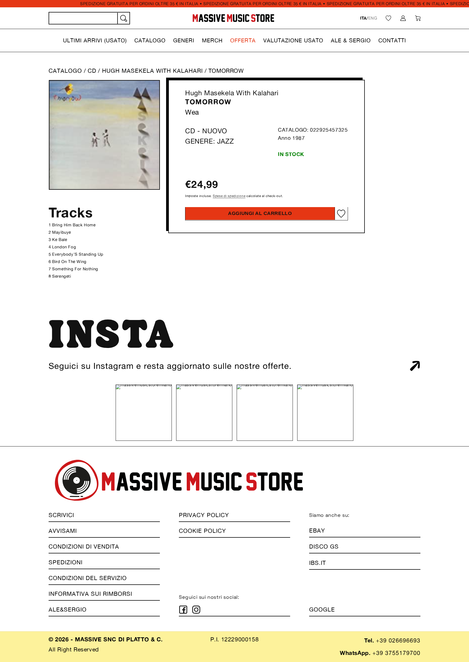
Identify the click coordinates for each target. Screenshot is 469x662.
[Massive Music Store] (233, 18)
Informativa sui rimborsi (90, 593)
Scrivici (61, 515)
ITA (363, 18)
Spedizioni (66, 562)
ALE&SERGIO (68, 609)
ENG (372, 18)
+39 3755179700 (396, 653)
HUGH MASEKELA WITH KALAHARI (153, 70)
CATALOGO (65, 70)
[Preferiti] (388, 18)
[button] (95, 40)
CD (92, 70)
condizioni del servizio (88, 578)
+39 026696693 (398, 640)
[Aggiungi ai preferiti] (341, 213)
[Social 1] (183, 609)
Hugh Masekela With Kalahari (231, 93)
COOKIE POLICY (202, 530)
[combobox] (89, 18)
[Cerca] (123, 18)
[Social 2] (196, 609)
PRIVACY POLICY (204, 515)
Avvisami (63, 530)
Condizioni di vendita (84, 546)
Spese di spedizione (229, 196)
